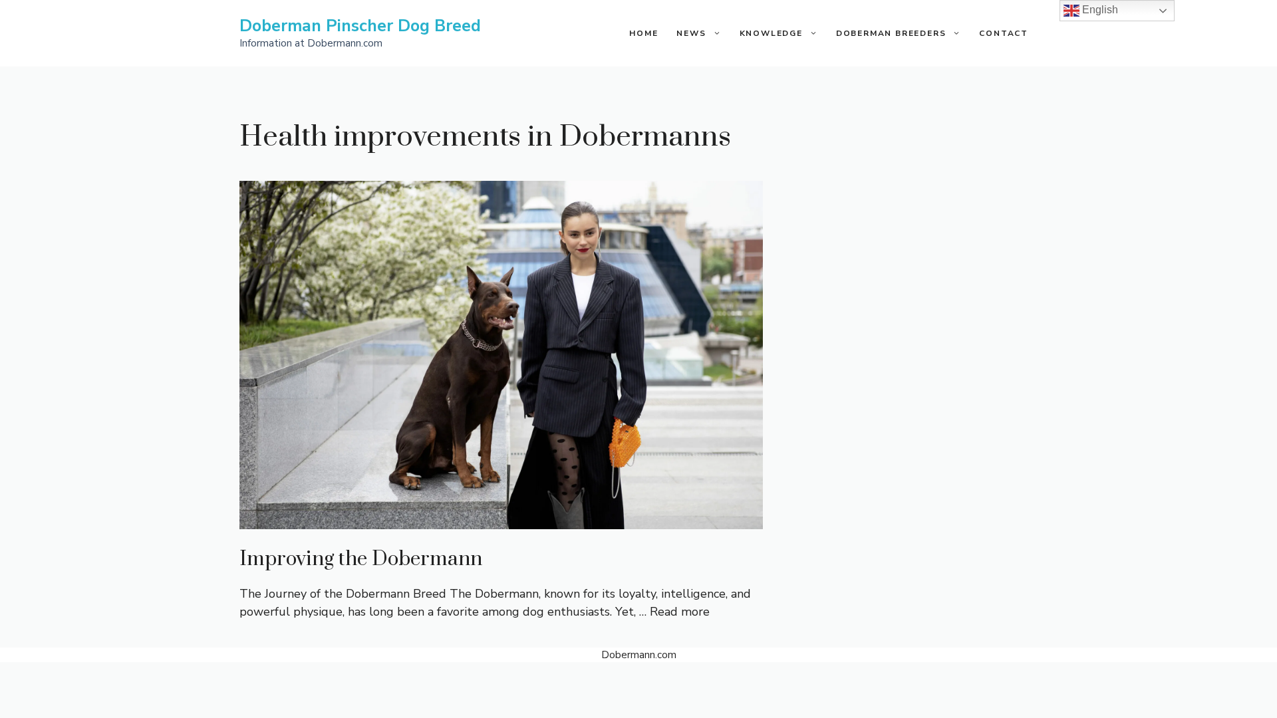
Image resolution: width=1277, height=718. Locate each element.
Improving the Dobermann (360, 559)
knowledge (771, 33)
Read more (680, 612)
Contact (1003, 33)
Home (643, 33)
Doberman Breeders (891, 33)
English (1098, 9)
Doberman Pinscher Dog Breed (360, 26)
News (691, 33)
